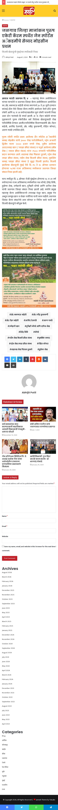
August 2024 (7, 652)
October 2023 (7, 697)
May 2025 (6, 612)
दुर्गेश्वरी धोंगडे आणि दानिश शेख (38, 326)
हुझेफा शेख (43, 349)
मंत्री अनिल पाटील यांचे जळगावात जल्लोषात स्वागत (42, 425)
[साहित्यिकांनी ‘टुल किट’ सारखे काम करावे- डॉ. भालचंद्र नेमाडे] (43, 446)
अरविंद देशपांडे (31, 320)
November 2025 (8, 594)
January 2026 (7, 585)
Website (5, 536)
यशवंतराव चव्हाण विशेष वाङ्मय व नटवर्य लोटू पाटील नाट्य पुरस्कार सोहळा (29, 2)
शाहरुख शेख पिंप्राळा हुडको (21, 349)
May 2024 (6, 665)
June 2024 (6, 661)
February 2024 (7, 679)
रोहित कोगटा (43, 344)
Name (5, 516)
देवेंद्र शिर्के (24, 332)
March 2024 (6, 674)
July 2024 (5, 657)
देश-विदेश (5, 767)
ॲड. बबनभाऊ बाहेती (18, 315)
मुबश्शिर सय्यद (44, 338)
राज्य (3, 789)
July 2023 (5, 710)
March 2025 (6, 621)
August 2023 (7, 706)
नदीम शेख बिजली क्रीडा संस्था (20, 338)
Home (6, 20)
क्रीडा (3, 753)
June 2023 (6, 714)
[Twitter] (13, 359)
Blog (4, 735)
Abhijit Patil (9, 57)
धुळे (3, 771)
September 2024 (8, 648)
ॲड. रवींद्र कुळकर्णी (40, 315)
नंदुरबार (4, 776)
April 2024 (6, 670)
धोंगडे (37, 332)
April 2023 (6, 723)
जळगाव (12, 20)
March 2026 (6, 576)
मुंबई (3, 780)
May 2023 (5, 719)
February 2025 (7, 625)
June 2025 (6, 608)
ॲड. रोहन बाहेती (12, 320)
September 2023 (8, 701)
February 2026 (7, 581)
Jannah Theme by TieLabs (45, 799)
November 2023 (8, 692)
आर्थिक (4, 740)
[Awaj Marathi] (29, 11)
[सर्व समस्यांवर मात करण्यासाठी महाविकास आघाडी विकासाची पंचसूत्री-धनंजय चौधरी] (15, 414)
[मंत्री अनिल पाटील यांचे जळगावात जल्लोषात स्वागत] (43, 414)
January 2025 (7, 630)
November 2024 (8, 639)
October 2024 (7, 643)
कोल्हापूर (5, 744)
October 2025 (7, 599)
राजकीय (4, 784)
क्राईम (4, 749)
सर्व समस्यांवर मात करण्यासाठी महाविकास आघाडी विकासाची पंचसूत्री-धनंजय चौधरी (13, 428)
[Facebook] (7, 359)
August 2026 (7, 572)
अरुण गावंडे (47, 320)
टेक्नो (3, 762)
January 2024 (7, 683)
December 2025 (8, 590)
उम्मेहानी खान (14, 326)
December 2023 (8, 688)
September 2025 (8, 603)
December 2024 (8, 634)
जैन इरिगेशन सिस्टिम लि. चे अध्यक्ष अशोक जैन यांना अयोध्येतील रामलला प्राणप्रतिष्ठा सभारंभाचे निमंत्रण (14, 461)
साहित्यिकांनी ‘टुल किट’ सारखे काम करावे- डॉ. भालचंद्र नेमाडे (40, 459)
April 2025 (6, 616)
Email (4, 526)
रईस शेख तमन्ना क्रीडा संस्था (21, 344)
